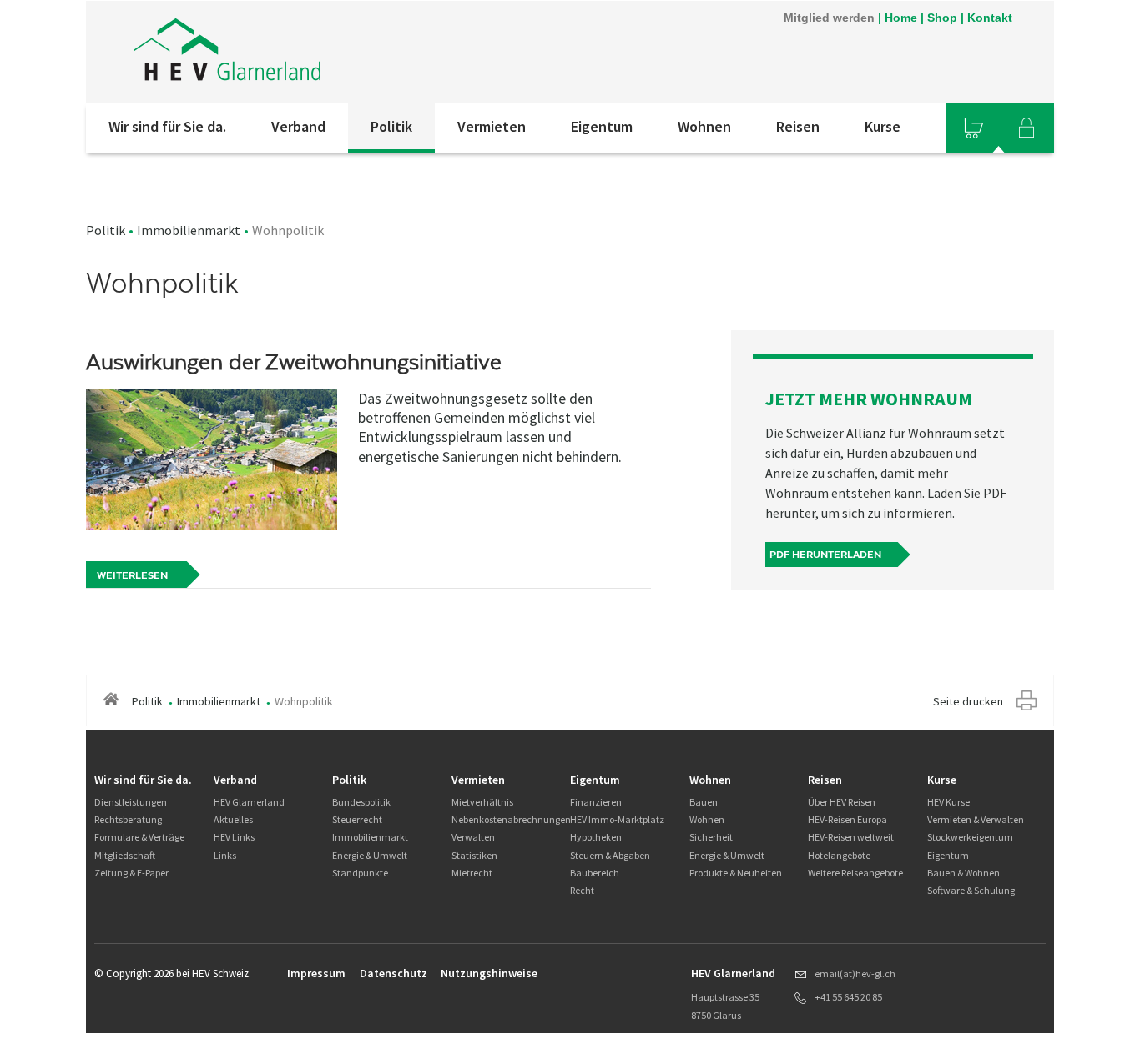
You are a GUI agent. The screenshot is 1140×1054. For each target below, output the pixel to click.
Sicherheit (711, 837)
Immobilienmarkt (188, 230)
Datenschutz (393, 973)
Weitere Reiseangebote (855, 872)
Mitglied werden (829, 17)
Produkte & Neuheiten (735, 872)
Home (901, 17)
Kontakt (989, 17)
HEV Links (234, 837)
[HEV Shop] (972, 128)
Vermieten (491, 126)
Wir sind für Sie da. (167, 126)
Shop (942, 17)
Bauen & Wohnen (963, 872)
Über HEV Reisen (841, 802)
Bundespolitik (361, 802)
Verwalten (473, 837)
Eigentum (602, 126)
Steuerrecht (357, 819)
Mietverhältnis (482, 802)
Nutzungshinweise (489, 973)
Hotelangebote (839, 855)
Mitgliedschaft (124, 855)
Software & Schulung (971, 890)
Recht (582, 890)
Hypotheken (596, 837)
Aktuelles (233, 819)
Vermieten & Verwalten (975, 819)
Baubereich (594, 872)
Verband (298, 126)
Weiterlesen (132, 575)
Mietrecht (471, 872)
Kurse (882, 126)
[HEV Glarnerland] (310, 52)
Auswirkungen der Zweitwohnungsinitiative (294, 361)
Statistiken (474, 855)
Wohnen (704, 126)
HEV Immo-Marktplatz (617, 819)
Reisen (798, 126)
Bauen (703, 802)
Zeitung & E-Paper (131, 872)
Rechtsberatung (128, 819)
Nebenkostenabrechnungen (511, 819)
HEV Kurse (948, 802)
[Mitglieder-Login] (1026, 128)
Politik (391, 126)
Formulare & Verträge (139, 837)
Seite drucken (968, 701)
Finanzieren (596, 802)
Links (225, 855)
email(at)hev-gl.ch (855, 973)
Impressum (316, 973)
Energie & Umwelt (369, 855)
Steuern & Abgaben (610, 855)
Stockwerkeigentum (970, 837)
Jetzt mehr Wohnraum (868, 398)
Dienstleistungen (130, 802)
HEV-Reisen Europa (847, 819)
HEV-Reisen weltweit (851, 837)
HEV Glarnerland (249, 802)
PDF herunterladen (825, 554)
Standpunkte (360, 872)
